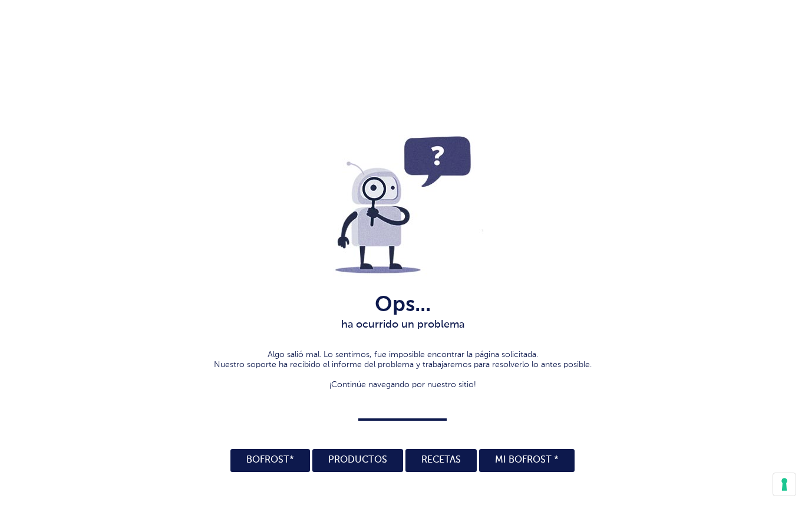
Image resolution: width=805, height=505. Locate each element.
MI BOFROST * (527, 460)
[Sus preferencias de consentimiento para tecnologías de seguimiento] (784, 484)
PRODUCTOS (357, 460)
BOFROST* (270, 460)
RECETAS (441, 460)
